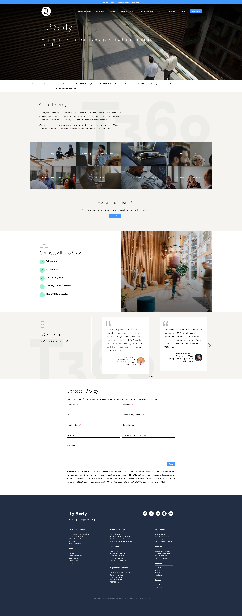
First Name (72, 405)
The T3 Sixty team (55, 277)
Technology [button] (171, 11)
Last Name (127, 405)
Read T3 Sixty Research (108, 84)
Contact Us (196, 11)
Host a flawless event (127, 84)
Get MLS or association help (147, 84)
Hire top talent (166, 84)
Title (69, 415)
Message (71, 445)
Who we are (51, 261)
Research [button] (113, 11)
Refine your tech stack (182, 84)
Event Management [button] (127, 11)
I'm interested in (75, 435)
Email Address (74, 425)
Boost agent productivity (63, 84)
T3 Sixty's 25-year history (58, 286)
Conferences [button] (100, 11)
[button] (171, 464)
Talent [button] (160, 11)
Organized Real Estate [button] (146, 11)
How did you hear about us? (135, 435)
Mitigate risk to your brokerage (66, 88)
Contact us (115, 216)
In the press (52, 269)
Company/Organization (133, 415)
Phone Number (129, 425)
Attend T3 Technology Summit (86, 84)
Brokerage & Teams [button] (84, 11)
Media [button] (183, 11)
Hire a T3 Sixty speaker (57, 294)
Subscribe (135, 2)
